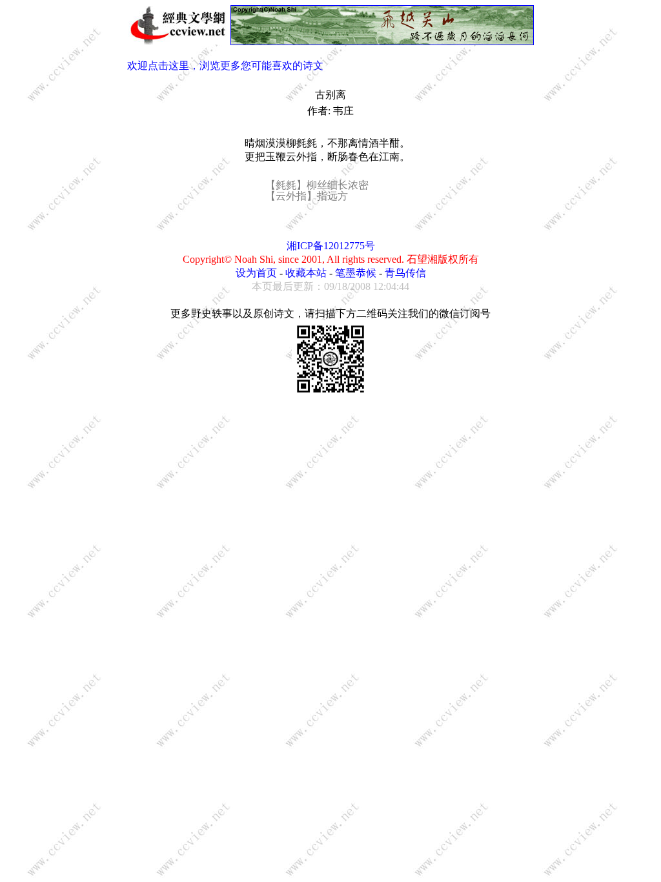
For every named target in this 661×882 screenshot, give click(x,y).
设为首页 (256, 272)
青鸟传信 (405, 272)
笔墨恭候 (355, 272)
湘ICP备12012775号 (331, 245)
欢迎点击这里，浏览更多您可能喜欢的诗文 (225, 65)
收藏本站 (306, 272)
